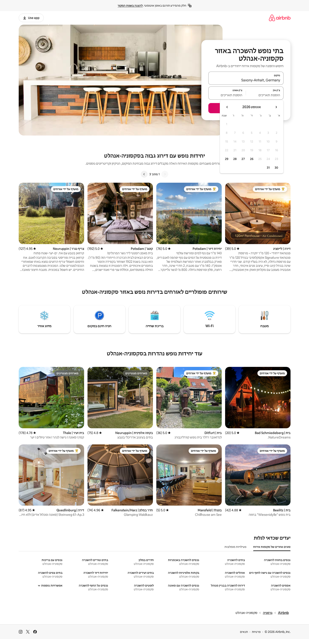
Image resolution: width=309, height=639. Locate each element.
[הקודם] (164, 174)
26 (251, 159)
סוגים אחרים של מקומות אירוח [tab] (272, 547)
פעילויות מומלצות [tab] (235, 547)
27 (243, 159)
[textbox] (264, 95)
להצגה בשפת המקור (130, 5)
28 (235, 159)
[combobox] (246, 80)
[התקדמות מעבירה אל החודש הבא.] (227, 107)
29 (226, 159)
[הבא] (144, 174)
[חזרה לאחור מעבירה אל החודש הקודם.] (276, 107)
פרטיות (256, 632)
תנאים (244, 632)
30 (276, 168)
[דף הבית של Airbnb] (280, 17)
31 (268, 168)
